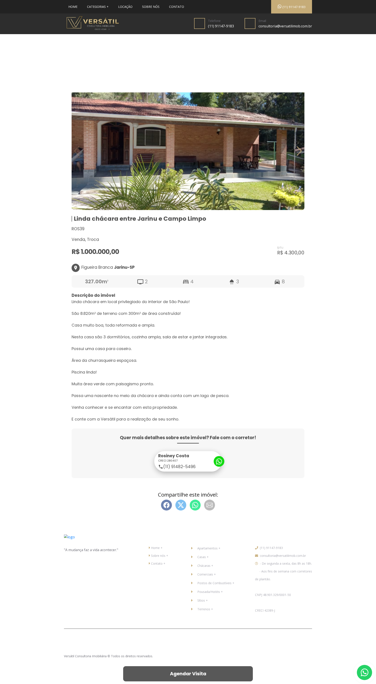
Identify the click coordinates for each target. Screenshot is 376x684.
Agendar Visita (188, 673)
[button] (299, 151)
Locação (125, 7)
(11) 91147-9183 (294, 7)
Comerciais (205, 574)
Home (72, 7)
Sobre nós (150, 7)
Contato (176, 7)
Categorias (96, 7)
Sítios (201, 600)
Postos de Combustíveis (214, 583)
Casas (201, 557)
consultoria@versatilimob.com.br (285, 26)
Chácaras (203, 566)
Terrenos (203, 609)
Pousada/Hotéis (208, 592)
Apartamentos (207, 548)
